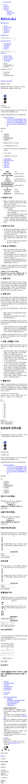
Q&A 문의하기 (9, 423)
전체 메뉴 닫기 (5, 35)
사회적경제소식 (8, 686)
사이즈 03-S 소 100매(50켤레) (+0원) (16, 122)
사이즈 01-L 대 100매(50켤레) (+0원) (16, 119)
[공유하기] (1, 439)
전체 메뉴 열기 (5, 23)
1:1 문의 (9, 14)
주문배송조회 (7, 27)
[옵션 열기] (1, 432)
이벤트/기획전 (8, 56)
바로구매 (6, 134)
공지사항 (9, 11)
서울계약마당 (10, 705)
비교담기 (6, 140)
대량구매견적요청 (8, 138)
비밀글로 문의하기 (7, 658)
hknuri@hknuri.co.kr (13, 742)
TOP (2, 782)
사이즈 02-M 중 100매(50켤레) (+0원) (17, 120)
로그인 (5, 4)
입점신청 (6, 8)
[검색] (16, 38)
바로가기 (3, 756)
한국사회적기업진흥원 (13, 702)
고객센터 (6, 9)
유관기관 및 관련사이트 (10, 697)
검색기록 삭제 (4, 41)
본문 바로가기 (8, 2)
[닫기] (1, 531)
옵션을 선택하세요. (9, 117)
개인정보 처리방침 (9, 683)
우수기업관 (7, 61)
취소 (2, 661)
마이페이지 (7, 30)
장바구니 (6, 29)
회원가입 (6, 6)
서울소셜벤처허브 (12, 703)
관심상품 (6, 47)
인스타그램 (7, 692)
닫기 (10, 41)
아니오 (2, 508)
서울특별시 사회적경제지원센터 (16, 700)
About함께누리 (8, 688)
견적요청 (7, 557)
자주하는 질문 (11, 13)
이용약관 (6, 681)
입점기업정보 (7, 689)
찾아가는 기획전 (8, 57)
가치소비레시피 (8, 59)
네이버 (5, 694)
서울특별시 (10, 698)
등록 (6, 661)
